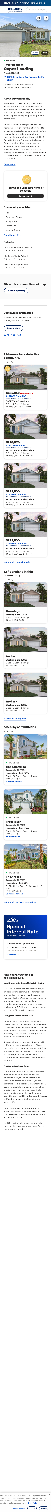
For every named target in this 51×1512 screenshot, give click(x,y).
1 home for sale (13, 836)
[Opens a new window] (38, 18)
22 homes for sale (14, 893)
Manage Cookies (18, 1508)
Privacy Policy (32, 1503)
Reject (32, 1508)
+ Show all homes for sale (17, 562)
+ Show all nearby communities (20, 902)
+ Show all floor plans (15, 718)
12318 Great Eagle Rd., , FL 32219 (25, 78)
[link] (25, 35)
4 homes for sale (14, 781)
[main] (25, 762)
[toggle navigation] (4, 10)
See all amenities (13, 235)
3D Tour (35, 53)
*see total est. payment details (18, 397)
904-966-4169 (13, 335)
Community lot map (16, 290)
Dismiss (44, 1508)
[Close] (49, 1494)
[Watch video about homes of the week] (25, 179)
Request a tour (13, 328)
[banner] (25, 3)
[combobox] (36, 9)
